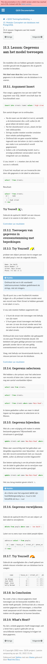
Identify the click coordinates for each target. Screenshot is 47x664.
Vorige (9, 37)
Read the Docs (14, 660)
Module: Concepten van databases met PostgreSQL (21, 24)
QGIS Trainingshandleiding (18, 19)
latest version (26, 4)
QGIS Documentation (25, 10)
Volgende (36, 37)
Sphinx (18, 657)
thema (31, 657)
